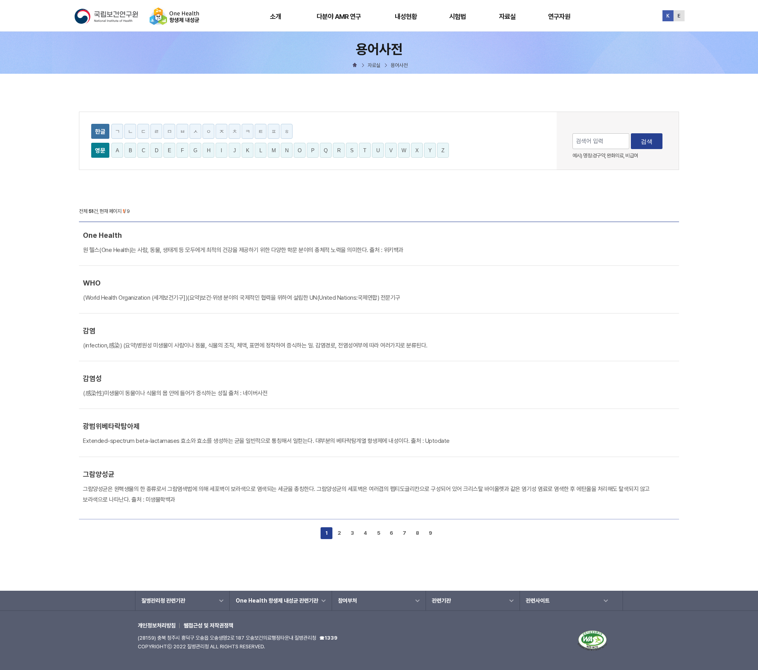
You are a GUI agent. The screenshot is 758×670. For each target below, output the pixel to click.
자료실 (507, 17)
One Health (102, 235)
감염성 (92, 378)
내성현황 (406, 17)
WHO (92, 283)
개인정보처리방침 (157, 625)
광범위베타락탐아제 (111, 426)
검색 (647, 141)
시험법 (457, 17)
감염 (89, 331)
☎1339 (328, 638)
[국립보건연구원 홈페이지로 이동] (111, 21)
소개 (275, 17)
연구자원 (559, 17)
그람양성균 (98, 474)
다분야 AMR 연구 (339, 17)
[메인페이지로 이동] (174, 21)
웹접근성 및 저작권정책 (208, 625)
